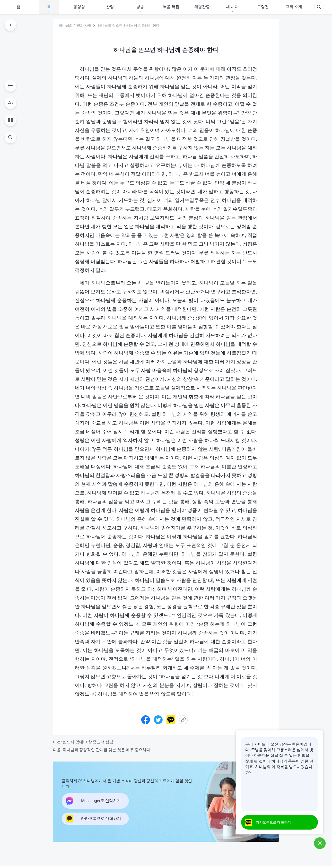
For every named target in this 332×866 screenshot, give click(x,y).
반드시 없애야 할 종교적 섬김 (88, 742)
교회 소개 (294, 7)
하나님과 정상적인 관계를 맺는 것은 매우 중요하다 (106, 750)
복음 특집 (171, 7)
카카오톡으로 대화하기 (273, 822)
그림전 (263, 7)
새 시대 (232, 7)
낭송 (140, 7)
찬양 (110, 7)
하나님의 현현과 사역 (75, 25)
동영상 (79, 7)
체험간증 (202, 7)
